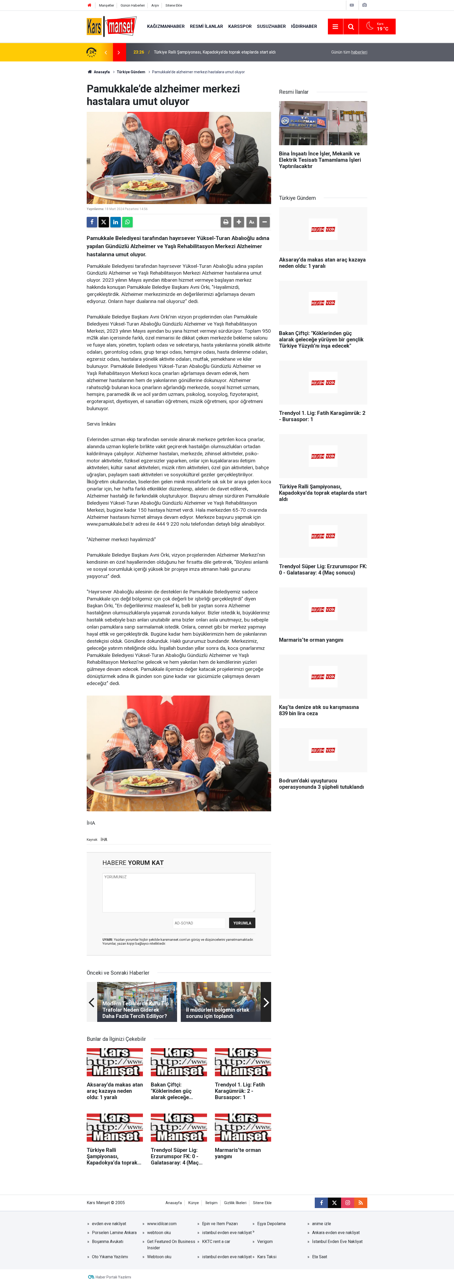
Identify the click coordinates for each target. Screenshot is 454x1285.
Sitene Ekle (174, 5)
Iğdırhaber (304, 26)
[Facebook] (92, 222)
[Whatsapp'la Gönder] (127, 222)
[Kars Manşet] (112, 26)
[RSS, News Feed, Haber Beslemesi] (360, 1203)
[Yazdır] (226, 222)
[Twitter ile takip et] (334, 1203)
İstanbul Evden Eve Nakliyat (337, 1241)
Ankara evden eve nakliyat (336, 1232)
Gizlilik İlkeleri (235, 1203)
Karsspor (240, 26)
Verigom (265, 1241)
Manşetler (106, 5)
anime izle (321, 1223)
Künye (193, 1203)
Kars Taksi (266, 1256)
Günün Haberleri (133, 5)
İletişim (211, 1203)
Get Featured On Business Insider (171, 1244)
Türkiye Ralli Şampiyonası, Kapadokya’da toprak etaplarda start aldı (215, 52)
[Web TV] (352, 5)
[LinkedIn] (115, 222)
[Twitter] (104, 222)
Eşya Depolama (271, 1223)
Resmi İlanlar (206, 26)
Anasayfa (101, 72)
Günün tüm (349, 52)
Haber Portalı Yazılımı (113, 1277)
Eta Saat (319, 1256)
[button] (239, 222)
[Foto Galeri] (364, 5)
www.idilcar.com (162, 1223)
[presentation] (105, 52)
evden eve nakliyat (109, 1223)
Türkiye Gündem (131, 72)
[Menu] (335, 27)
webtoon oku (159, 1232)
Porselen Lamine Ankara (114, 1232)
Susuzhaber (271, 26)
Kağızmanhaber (166, 26)
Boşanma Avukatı (107, 1241)
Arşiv (155, 5)
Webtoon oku (159, 1256)
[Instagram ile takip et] (347, 1203)
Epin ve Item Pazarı (220, 1223)
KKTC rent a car (216, 1241)
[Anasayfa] (89, 5)
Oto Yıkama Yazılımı (110, 1256)
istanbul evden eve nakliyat (227, 1232)
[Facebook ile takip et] (321, 1203)
